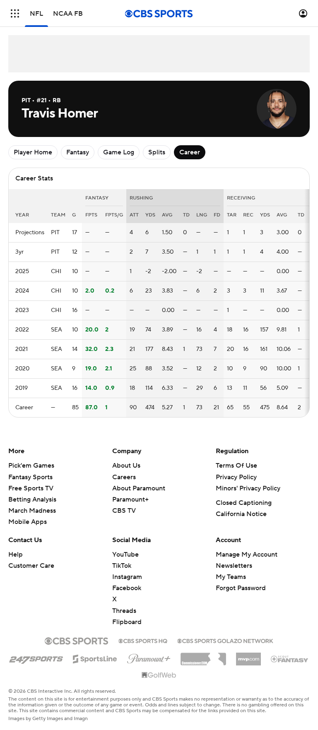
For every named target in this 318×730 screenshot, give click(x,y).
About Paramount (138, 488)
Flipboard (127, 622)
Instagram (127, 577)
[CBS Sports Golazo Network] (225, 640)
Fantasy (77, 152)
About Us (126, 465)
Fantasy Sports (30, 477)
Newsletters (234, 566)
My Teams (231, 577)
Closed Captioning (244, 503)
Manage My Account (246, 554)
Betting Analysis (32, 499)
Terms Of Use (236, 465)
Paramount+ (130, 499)
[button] (15, 13)
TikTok (121, 566)
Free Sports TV (30, 488)
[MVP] (248, 656)
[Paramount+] (149, 657)
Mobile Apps (27, 522)
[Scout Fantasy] (290, 658)
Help (15, 554)
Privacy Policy (236, 477)
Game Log (118, 152)
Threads (124, 611)
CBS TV (124, 511)
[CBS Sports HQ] (142, 640)
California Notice (241, 514)
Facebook (126, 588)
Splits (156, 152)
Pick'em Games (31, 465)
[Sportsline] (95, 657)
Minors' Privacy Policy (248, 488)
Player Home (33, 152)
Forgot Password (241, 588)
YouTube (125, 554)
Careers (124, 477)
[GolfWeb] (159, 675)
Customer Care (31, 566)
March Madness (32, 511)
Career (189, 152)
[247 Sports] (36, 657)
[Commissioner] (203, 656)
